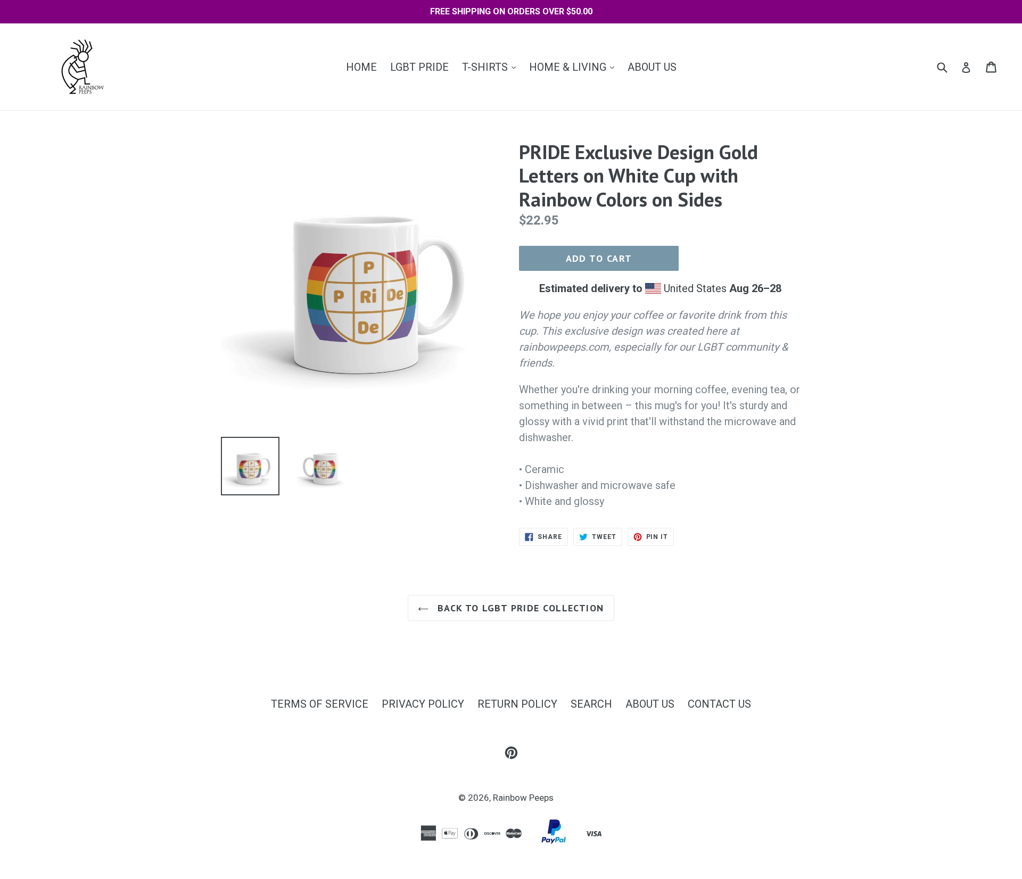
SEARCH (591, 704)
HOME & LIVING (574, 66)
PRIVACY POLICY (423, 704)
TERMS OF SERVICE (319, 704)
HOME (361, 67)
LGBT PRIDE (419, 67)
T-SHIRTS (491, 66)
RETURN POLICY (517, 704)
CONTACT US (719, 704)
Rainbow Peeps (523, 797)
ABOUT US (652, 67)
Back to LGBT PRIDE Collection (519, 608)
